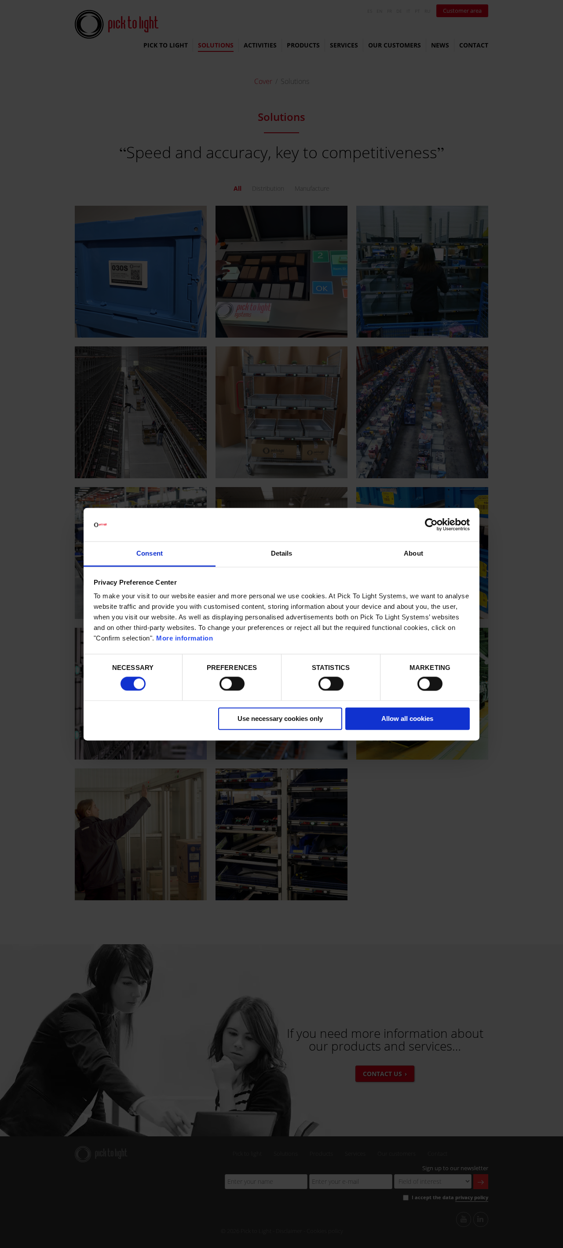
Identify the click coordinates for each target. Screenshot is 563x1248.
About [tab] (413, 553)
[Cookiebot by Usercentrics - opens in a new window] (431, 524)
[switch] (232, 684)
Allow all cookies (407, 719)
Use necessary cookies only (280, 719)
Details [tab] (281, 553)
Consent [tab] (149, 553)
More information (184, 638)
